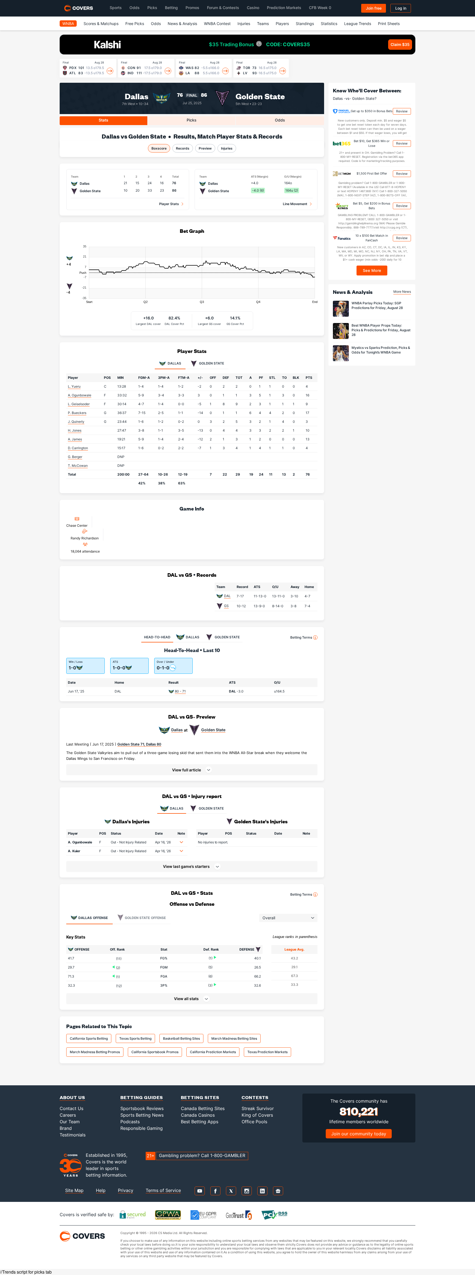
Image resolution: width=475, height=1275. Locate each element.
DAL (227, 596)
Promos (192, 7)
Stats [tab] (103, 120)
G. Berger (75, 457)
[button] (191, 769)
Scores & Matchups (101, 23)
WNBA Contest (217, 23)
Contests (255, 1097)
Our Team (70, 1121)
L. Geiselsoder (79, 404)
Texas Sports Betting (135, 1038)
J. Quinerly (76, 422)
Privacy (125, 1190)
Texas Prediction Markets (267, 1052)
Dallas (136, 95)
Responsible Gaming (141, 1128)
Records (182, 148)
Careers (68, 1115)
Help (101, 1190)
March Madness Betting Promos (95, 1052)
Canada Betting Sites (203, 1108)
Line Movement (295, 204)
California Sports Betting (89, 1038)
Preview (205, 148)
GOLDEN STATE (211, 808)
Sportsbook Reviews (142, 1108)
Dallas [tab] (174, 363)
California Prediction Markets (213, 1052)
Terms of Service (163, 1190)
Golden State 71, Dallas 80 (139, 744)
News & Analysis (182, 23)
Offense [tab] (93, 918)
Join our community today (358, 1133)
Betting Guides (141, 1097)
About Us (72, 1097)
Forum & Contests (223, 7)
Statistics (329, 23)
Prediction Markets (284, 7)
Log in (400, 8)
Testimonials (72, 1135)
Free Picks (134, 23)
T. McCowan (78, 465)
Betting (171, 7)
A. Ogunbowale (79, 395)
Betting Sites (200, 1097)
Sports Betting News (142, 1115)
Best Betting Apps (199, 1121)
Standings (305, 23)
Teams (263, 23)
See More (372, 270)
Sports (116, 7)
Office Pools (254, 1121)
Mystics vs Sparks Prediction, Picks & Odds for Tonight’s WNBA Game (381, 350)
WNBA (68, 23)
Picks (152, 7)
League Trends (357, 23)
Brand (66, 1128)
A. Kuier (74, 851)
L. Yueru (74, 386)
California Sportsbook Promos (154, 1052)
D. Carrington (78, 448)
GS (226, 606)
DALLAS (176, 808)
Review (402, 111)
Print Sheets (389, 23)
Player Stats (169, 204)
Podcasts (130, 1121)
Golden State (260, 95)
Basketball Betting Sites (181, 1038)
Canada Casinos (198, 1115)
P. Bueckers (77, 413)
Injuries (244, 23)
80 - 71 (180, 691)
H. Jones (74, 430)
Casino (253, 7)
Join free (374, 8)
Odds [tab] (280, 120)
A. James (75, 439)
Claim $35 (400, 44)
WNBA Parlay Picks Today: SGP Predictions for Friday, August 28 (377, 305)
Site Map (74, 1190)
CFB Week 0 (320, 7)
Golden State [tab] (211, 363)
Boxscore (159, 148)
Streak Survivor (258, 1108)
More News (402, 291)
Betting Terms (301, 637)
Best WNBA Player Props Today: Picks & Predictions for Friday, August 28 (381, 330)
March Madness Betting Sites (234, 1038)
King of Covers (257, 1115)
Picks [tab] (192, 120)
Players (282, 23)
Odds (134, 7)
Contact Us (71, 1108)
